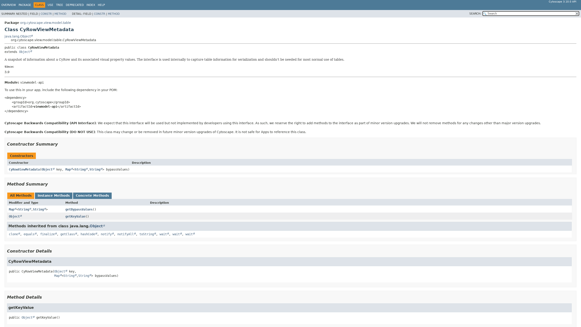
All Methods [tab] (21, 195)
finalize (47, 234)
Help (101, 5)
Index (90, 5)
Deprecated (75, 5)
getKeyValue (75, 216)
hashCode (88, 234)
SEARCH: (475, 13)
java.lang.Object (18, 36)
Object (24, 52)
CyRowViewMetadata (24, 169)
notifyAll (125, 234)
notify (106, 234)
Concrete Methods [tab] (92, 195)
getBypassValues (79, 209)
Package (25, 5)
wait (163, 234)
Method (60, 13)
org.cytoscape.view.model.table (45, 23)
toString (146, 234)
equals (29, 234)
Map (68, 169)
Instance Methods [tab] (54, 195)
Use (50, 5)
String (80, 169)
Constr (46, 13)
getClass (67, 234)
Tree (59, 5)
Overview (8, 5)
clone (13, 234)
